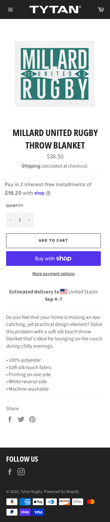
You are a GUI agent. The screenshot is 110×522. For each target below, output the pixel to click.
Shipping (31, 166)
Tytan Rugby (31, 491)
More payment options (53, 274)
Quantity (14, 205)
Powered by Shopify (61, 491)
